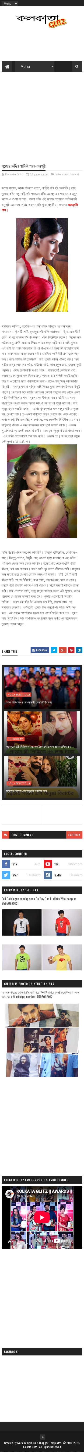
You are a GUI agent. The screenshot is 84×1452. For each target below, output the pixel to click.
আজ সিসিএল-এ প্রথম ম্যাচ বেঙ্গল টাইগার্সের (29, 701)
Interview (62, 174)
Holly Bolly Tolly (18, 694)
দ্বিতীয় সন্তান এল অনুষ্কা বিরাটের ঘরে (26, 790)
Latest (74, 174)
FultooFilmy (15, 739)
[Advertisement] (42, 120)
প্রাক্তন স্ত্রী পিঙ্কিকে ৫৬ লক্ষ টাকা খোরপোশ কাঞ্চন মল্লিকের (38, 746)
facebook (74, 835)
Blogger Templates (50, 1443)
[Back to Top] (42, 1437)
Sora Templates (26, 1443)
